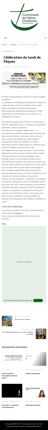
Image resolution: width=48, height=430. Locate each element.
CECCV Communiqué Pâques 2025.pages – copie (17, 300)
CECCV (19, 424)
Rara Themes (20, 426)
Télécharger (38, 300)
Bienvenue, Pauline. (33, 405)
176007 (8, 67)
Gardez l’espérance (33, 374)
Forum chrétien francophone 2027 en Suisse (9, 376)
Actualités (7, 51)
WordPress (37, 426)
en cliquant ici (18, 213)
